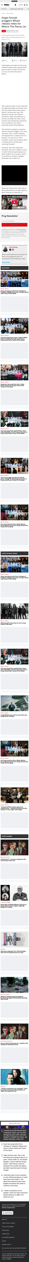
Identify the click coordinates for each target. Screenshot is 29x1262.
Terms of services (21, 229)
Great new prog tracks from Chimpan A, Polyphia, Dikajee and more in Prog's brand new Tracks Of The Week (15, 1147)
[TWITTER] (10, 250)
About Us (4, 1219)
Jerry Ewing (11, 30)
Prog (16, 30)
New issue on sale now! (16, 9)
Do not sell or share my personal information (14, 1248)
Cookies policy (6, 1234)
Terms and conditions (8, 1226)
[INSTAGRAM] (13, 250)
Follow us (16, 60)
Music (3, 13)
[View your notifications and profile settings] (15, 5)
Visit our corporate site (8, 1207)
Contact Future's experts (8, 1223)
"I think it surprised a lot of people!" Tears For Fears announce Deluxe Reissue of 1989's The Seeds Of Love (15, 1194)
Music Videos (10, 13)
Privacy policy (5, 1230)
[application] (14, 172)
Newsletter (24, 60)
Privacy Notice (22, 231)
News (3, 31)
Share (5, 60)
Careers (4, 1241)
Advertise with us (6, 1244)
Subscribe (21, 4)
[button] (2, 4)
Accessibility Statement (8, 1237)
